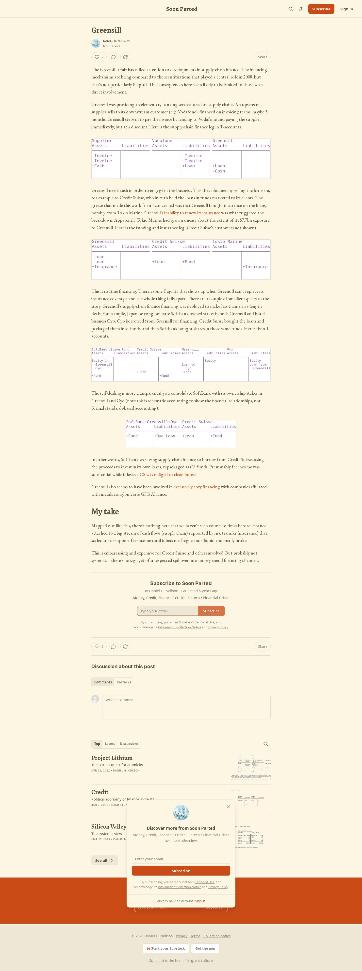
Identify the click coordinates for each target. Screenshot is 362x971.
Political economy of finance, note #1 (122, 799)
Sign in (346, 8)
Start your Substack (168, 948)
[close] (228, 807)
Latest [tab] (110, 743)
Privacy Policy (218, 887)
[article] (181, 768)
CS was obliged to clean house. (168, 474)
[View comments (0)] (113, 57)
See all (101, 860)
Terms (195, 936)
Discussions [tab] (129, 743)
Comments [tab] (103, 682)
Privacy (181, 936)
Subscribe (321, 8)
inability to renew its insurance (192, 213)
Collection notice (217, 936)
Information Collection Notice (179, 887)
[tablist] (112, 682)
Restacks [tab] (124, 682)
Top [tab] (97, 743)
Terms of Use (204, 882)
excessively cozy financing (197, 487)
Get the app (205, 948)
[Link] (84, 512)
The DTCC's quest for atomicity (117, 764)
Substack (156, 960)
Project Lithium (112, 758)
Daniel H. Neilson (116, 41)
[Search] (291, 9)
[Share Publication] (301, 9)
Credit (99, 792)
